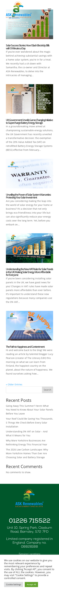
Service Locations (29, 554)
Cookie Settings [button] (13, 584)
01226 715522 (29, 521)
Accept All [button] (31, 584)
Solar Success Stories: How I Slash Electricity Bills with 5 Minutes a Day (27, 47)
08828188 (29, 546)
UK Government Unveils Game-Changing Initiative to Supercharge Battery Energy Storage (29, 121)
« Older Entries (14, 384)
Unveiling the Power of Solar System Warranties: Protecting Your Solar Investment (28, 196)
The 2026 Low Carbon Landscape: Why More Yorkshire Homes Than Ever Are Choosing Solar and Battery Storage (27, 453)
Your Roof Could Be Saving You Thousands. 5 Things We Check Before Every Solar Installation (29, 422)
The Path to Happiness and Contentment (25, 347)
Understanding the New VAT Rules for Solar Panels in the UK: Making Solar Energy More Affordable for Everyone (29, 272)
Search (47, 389)
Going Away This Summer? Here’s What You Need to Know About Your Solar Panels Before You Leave (29, 409)
